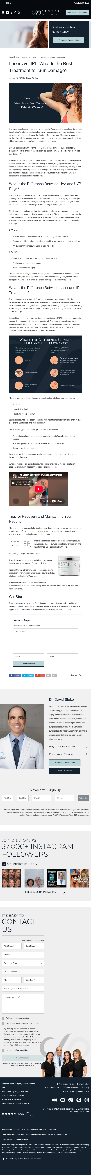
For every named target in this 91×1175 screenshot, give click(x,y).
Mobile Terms (52, 812)
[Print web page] (48, 675)
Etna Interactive (35, 1159)
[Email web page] (54, 675)
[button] (40, 675)
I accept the (11, 1050)
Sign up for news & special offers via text (23, 1023)
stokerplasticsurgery (21, 864)
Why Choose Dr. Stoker (62, 746)
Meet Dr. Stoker (65, 770)
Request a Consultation (77, 12)
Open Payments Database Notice (15, 1139)
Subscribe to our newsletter (17, 1018)
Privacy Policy (67, 812)
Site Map (85, 1088)
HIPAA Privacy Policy (65, 1084)
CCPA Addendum (51, 1088)
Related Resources (70, 1088)
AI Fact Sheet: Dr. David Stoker (76, 1091)
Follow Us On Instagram (41, 892)
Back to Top (76, 675)
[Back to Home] (45, 13)
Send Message (22, 1058)
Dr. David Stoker (30, 78)
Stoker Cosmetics (42, 541)
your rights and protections (28, 1134)
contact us (27, 609)
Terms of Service (24, 1065)
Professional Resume (61, 754)
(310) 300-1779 (14, 1099)
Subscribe (83, 798)
